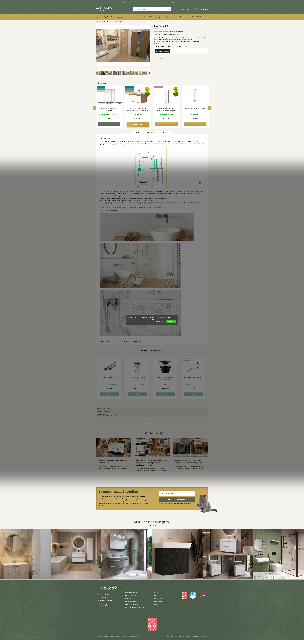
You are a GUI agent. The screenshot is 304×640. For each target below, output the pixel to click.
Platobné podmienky (131, 595)
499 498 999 (104, 597)
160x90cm (118, 106)
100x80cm (102, 103)
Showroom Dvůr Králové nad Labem (199, 2)
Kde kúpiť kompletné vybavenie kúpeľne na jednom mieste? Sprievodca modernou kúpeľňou (151, 462)
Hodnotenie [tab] (151, 132)
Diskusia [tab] (165, 132)
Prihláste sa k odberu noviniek (177, 499)
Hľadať (169, 9)
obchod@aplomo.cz (106, 594)
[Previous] (94, 108)
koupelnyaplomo (106, 605)
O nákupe (110, 2)
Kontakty (122, 2)
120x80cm (118, 103)
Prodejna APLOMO (106, 600)
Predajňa (130, 2)
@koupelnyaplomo (152, 525)
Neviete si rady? (158, 598)
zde (153, 319)
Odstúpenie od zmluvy (131, 604)
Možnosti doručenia (182, 46)
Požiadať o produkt (164, 51)
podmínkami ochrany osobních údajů (182, 503)
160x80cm (110, 106)
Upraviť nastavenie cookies (134, 636)
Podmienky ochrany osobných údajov (135, 607)
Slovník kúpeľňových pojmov (161, 601)
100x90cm (110, 103)
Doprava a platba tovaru (132, 592)
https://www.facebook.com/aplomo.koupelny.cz (101, 605)
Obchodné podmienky (131, 601)
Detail (109, 124)
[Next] (210, 108)
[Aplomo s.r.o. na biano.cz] (152, 624)
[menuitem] (102, 16)
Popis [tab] (138, 132)
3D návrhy (156, 592)
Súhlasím (172, 322)
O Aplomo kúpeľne (100, 2)
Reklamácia (128, 598)
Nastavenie (159, 322)
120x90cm (102, 106)
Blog (116, 2)
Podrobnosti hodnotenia (176, 31)
